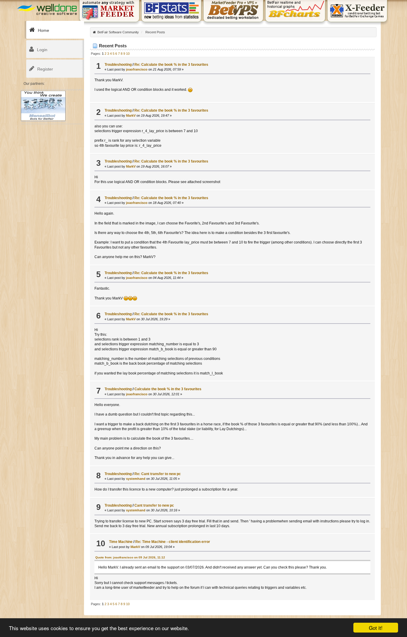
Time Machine (121, 542)
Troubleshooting (118, 65)
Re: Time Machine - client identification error (172, 542)
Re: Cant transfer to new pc (157, 474)
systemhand (135, 478)
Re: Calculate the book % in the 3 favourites (171, 65)
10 (128, 53)
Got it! (376, 627)
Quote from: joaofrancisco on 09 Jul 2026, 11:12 (130, 557)
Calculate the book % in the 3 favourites (167, 389)
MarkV (131, 115)
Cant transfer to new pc (154, 505)
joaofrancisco (136, 69)
